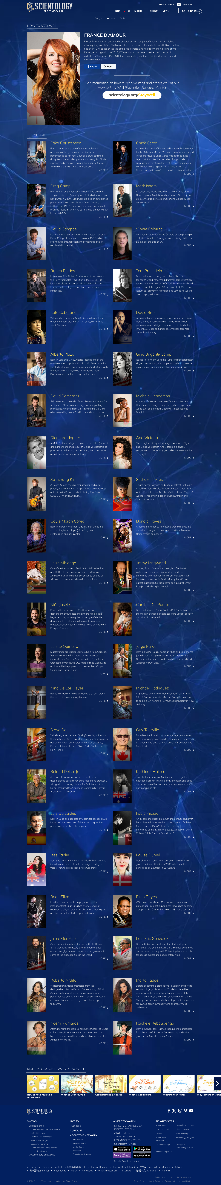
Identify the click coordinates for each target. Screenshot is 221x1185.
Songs (98, 18)
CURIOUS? (76, 1130)
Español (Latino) (99, 1166)
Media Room (78, 1147)
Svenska (126, 1170)
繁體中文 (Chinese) (146, 1170)
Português (87, 1170)
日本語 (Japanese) (39, 1170)
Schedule (76, 1125)
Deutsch (58, 1166)
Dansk (45, 1166)
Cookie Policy (154, 1181)
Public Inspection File (163, 1177)
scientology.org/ (132, 94)
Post (109, 66)
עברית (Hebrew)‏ (148, 1166)
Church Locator (182, 1129)
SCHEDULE (140, 11)
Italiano (178, 1166)
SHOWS (154, 11)
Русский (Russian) (107, 1170)
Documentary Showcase (42, 1154)
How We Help (182, 1133)
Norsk (74, 1170)
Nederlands (60, 1170)
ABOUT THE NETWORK (83, 1135)
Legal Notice (186, 1181)
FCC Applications (184, 1177)
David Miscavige (163, 1144)
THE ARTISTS (36, 135)
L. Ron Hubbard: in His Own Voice (45, 1129)
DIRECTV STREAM (124, 1129)
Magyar (166, 1166)
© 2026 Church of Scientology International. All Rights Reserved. (53, 1181)
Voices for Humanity (39, 1144)
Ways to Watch (79, 1143)
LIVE (128, 11)
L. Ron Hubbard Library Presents (44, 1147)
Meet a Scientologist (39, 1140)
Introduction (78, 1139)
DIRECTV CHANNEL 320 (128, 1125)
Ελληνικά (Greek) (76, 1166)
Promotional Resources (82, 1154)
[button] (3, 1083)
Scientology (161, 1125)
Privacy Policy (170, 1181)
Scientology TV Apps (125, 1143)
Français (165, 1170)
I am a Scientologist (39, 1151)
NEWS (166, 11)
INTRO (118, 11)
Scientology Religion (185, 1137)
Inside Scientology (38, 1133)
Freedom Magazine (164, 1151)
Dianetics (159, 1133)
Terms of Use (139, 1181)
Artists (111, 18)
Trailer (123, 18)
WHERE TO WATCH (124, 1121)
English (33, 1166)
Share (93, 66)
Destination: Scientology (41, 1136)
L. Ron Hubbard (162, 1129)
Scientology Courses (184, 1125)
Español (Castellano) (124, 1166)
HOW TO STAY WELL (42, 26)
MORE (102, 170)
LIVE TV (74, 1121)
